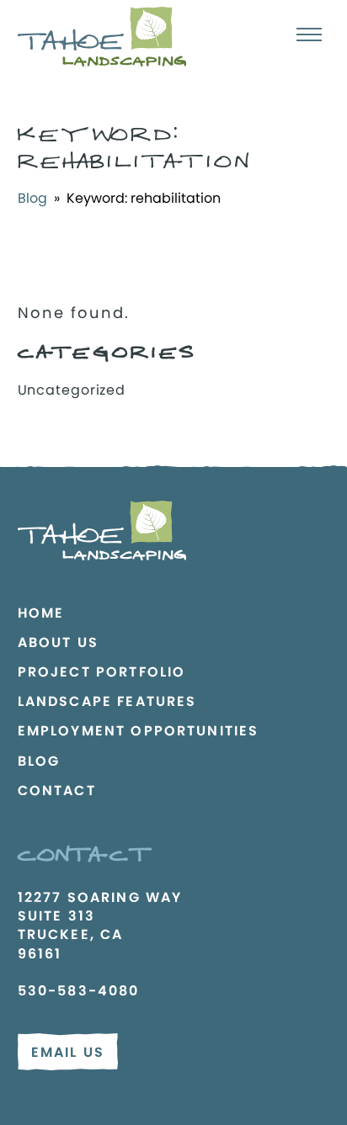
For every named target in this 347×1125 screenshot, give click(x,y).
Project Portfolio (102, 672)
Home (41, 613)
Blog (32, 198)
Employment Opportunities (138, 731)
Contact (57, 791)
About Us (58, 642)
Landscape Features (107, 701)
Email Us (67, 1052)
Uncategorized (71, 390)
